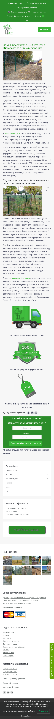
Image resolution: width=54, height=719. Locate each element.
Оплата (10, 16)
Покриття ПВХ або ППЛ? (16, 508)
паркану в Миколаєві (21, 278)
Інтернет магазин (39, 12)
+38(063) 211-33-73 (10, 674)
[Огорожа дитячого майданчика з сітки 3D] (7, 570)
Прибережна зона (22, 597)
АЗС (12, 597)
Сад (8, 597)
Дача (5, 597)
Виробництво (8, 652)
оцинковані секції (13, 133)
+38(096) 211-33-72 (10, 669)
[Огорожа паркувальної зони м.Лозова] (27, 570)
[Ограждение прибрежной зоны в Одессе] (37, 570)
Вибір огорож (11, 511)
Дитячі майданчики (38, 597)
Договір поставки (10, 644)
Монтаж (6, 650)
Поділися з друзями (15, 412)
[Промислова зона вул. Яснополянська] (17, 570)
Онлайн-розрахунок (19, 12)
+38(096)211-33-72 (17, 3)
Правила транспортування (17, 514)
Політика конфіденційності (14, 647)
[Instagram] (11, 692)
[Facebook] (28, 412)
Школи (28, 603)
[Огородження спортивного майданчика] (46, 561)
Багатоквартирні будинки (14, 603)
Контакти (26, 16)
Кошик (39, 16)
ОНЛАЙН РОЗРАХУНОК (26, 530)
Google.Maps (13, 687)
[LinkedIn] (35, 412)
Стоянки (34, 600)
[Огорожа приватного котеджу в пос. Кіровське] (46, 570)
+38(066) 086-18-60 (10, 671)
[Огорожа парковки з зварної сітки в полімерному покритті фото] (27, 561)
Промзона (27, 600)
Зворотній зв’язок (10, 683)
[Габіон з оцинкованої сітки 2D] (7, 561)
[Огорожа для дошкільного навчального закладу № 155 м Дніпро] (7, 580)
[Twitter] (32, 412)
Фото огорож (8, 655)
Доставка (17, 16)
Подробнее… (27, 716)
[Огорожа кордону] (17, 561)
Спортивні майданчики (12, 600)
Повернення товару (11, 641)
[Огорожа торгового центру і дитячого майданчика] (37, 561)
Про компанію (8, 632)
